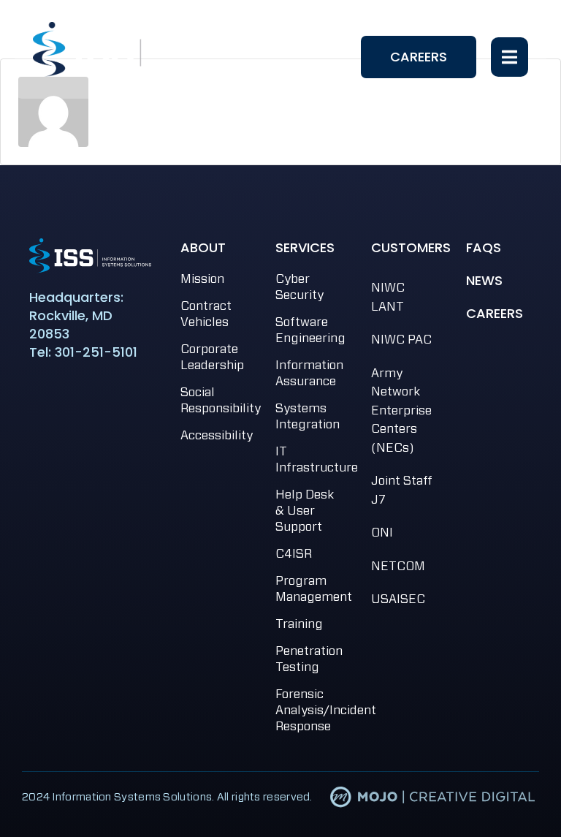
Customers (411, 247)
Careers (494, 313)
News (484, 280)
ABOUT (203, 247)
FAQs (483, 247)
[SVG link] (90, 255)
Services (305, 247)
